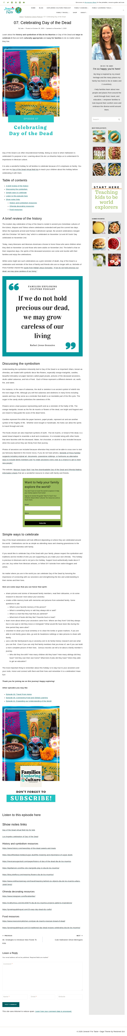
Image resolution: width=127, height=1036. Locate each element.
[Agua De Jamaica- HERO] (114, 260)
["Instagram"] (11, 2)
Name (27, 513)
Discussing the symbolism (17, 189)
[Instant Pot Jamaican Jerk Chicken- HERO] (114, 169)
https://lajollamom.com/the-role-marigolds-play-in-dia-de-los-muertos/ (30, 868)
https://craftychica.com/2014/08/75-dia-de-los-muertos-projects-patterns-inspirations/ (37, 903)
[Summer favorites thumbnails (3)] (114, 227)
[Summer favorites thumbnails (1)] (114, 243)
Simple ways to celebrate (16, 193)
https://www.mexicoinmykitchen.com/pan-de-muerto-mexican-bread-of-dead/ (33, 921)
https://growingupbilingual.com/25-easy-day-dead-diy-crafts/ (27, 909)
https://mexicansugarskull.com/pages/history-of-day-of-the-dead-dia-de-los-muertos (36, 861)
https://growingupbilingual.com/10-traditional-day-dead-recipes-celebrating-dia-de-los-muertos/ (41, 928)
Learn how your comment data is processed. (53, 1011)
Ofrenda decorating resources (22, 206)
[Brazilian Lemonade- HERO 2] (99, 260)
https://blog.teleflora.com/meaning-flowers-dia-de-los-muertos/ (28, 875)
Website (62, 997)
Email (27, 504)
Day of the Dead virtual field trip (25, 170)
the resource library (90, 2)
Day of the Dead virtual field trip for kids (18, 830)
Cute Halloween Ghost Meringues (69, 938)
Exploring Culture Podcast (59, 8)
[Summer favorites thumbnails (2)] (99, 227)
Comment (8, 964)
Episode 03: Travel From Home (19, 694)
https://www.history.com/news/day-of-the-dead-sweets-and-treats (29, 848)
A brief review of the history (17, 186)
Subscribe (42, 523)
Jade (22, 28)
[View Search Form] (123, 10)
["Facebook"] (4, 2)
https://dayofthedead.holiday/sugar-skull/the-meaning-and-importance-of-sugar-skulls (37, 855)
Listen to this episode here (17, 196)
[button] (88, 8)
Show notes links (13, 199)
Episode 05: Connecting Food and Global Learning (27, 698)
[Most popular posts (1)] (99, 137)
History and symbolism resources (23, 203)
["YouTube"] (23, 2)
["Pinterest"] (15, 2)
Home (33, 8)
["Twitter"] (8, 2)
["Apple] (19, 2)
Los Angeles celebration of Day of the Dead (20, 837)
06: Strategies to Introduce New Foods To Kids (19, 939)
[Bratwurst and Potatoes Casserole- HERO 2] (99, 169)
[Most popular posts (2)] (114, 137)
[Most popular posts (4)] (114, 153)
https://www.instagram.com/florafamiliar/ (18, 896)
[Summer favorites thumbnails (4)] (99, 243)
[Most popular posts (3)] (99, 153)
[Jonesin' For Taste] (12, 10)
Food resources (16, 210)
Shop (75, 12)
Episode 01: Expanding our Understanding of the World (28, 701)
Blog (41, 8)
